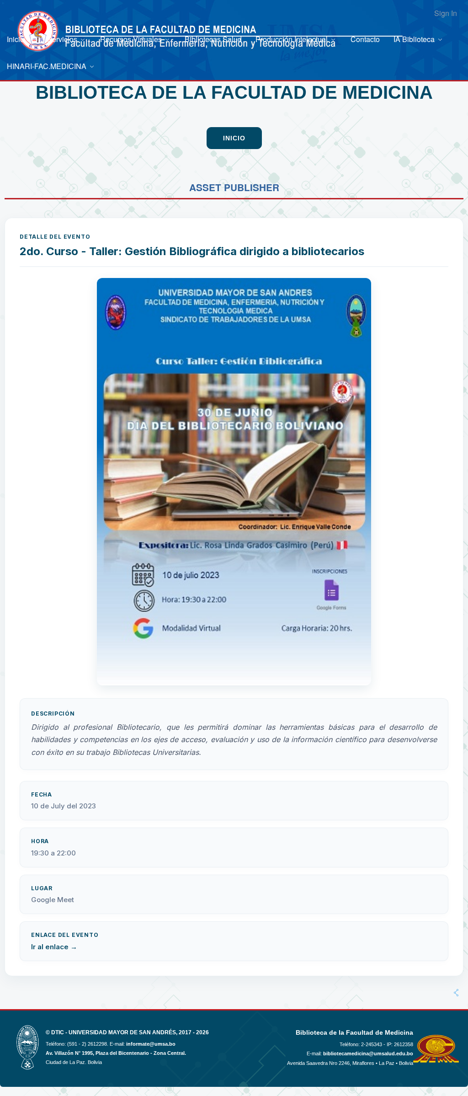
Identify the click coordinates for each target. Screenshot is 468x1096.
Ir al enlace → (54, 946)
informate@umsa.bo (151, 1044)
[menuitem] (20, 39)
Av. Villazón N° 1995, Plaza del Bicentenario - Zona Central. (116, 1053)
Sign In (445, 13)
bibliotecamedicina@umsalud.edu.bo (368, 1053)
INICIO (234, 138)
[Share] (456, 992)
